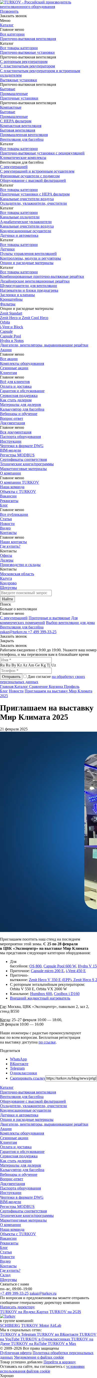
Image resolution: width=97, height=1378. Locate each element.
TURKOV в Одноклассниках (45, 1339)
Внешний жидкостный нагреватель (40, 998)
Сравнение (39, 686)
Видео (5, 528)
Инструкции (10, 441)
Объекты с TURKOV (18, 491)
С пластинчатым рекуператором (27, 66)
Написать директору (17, 1307)
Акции (6, 350)
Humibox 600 (41, 994)
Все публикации (14, 514)
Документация (12, 423)
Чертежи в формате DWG (22, 446)
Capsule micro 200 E (47, 971)
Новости (7, 524)
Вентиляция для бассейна (22, 139)
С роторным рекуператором (24, 61)
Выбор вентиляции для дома (70, 622)
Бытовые (7, 89)
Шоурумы (8, 587)
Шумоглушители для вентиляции (28, 286)
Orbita (5, 322)
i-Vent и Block (11, 327)
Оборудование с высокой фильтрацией (33, 180)
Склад (5, 1275)
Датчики (7, 249)
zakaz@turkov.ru (14, 632)
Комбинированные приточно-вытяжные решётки (42, 276)
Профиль (71, 686)
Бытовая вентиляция (17, 130)
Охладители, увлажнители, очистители (33, 203)
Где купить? (10, 546)
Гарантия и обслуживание (22, 391)
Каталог (7, 25)
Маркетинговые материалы (23, 469)
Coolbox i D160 (67, 994)
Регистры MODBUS (17, 455)
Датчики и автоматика (19, 235)
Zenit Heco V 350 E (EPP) (50, 980)
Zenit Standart (11, 313)
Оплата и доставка (16, 386)
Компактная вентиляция (20, 126)
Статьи (6, 519)
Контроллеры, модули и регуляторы (30, 258)
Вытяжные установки (18, 80)
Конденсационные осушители (25, 231)
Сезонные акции (14, 368)
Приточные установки (19, 98)
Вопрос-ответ (11, 418)
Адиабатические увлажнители (26, 222)
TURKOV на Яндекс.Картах (24, 1312)
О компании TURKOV (19, 482)
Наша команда (12, 487)
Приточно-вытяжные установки (27, 52)
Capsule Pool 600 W (60, 966)
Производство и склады (20, 565)
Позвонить (9, 11)
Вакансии (8, 496)
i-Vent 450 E (76, 971)
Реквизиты (9, 501)
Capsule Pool (10, 336)
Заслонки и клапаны (17, 295)
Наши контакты (13, 542)
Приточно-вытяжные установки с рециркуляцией (42, 153)
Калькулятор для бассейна (22, 409)
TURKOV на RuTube (29, 1343)
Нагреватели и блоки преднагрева (29, 290)
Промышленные (14, 94)
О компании (10, 473)
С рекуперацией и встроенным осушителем (37, 171)
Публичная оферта (16, 1353)
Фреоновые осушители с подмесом (30, 176)
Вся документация (15, 432)
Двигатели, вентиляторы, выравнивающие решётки (44, 345)
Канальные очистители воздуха (27, 199)
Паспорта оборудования (20, 436)
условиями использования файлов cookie (42, 1368)
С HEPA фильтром (15, 121)
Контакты (8, 532)
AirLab (55, 1325)
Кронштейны (11, 299)
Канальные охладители (20, 217)
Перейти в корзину (60, 1362)
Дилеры (6, 560)
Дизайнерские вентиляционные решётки (35, 281)
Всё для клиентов (15, 382)
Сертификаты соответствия (23, 459)
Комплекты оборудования (22, 363)
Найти (7, 599)
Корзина (56, 686)
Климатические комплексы (23, 157)
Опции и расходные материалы (26, 263)
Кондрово (8, 583)
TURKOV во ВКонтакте (58, 1334)
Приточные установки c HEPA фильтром (35, 194)
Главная (7, 686)
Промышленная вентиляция (24, 135)
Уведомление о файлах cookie (39, 1357)
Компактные (10, 107)
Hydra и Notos (12, 340)
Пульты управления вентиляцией (28, 253)
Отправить (11, 676)
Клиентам (8, 373)
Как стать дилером (16, 400)
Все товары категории (19, 48)
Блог (4, 505)
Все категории (12, 34)
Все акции (9, 359)
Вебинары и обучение (18, 414)
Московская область (17, 574)
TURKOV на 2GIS (65, 1312)
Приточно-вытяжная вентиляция (28, 39)
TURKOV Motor (35, 1325)
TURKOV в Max (62, 1343)
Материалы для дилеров (20, 404)
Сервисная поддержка (19, 395)
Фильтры (7, 304)
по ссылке (47, 1042)
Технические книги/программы (27, 464)
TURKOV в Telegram (18, 1334)
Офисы (6, 555)
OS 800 (35, 966)
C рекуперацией (14, 618)
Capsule (6, 331)
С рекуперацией (14, 167)
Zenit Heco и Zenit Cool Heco (24, 318)
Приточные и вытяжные (49, 618)
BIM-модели (10, 450)
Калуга (6, 578)
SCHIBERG (10, 1325)
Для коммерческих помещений (39, 620)
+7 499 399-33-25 (42, 632)
